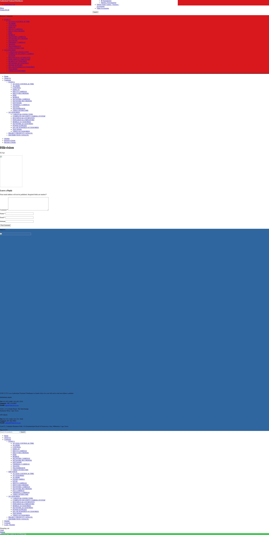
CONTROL (12, 25)
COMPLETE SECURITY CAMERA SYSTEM (29, 116)
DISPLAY (12, 27)
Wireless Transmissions (108, 3)
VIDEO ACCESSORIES (17, 71)
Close (2, 530)
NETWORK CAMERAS (17, 37)
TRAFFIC (11, 44)
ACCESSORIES (14, 112)
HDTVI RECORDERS (21, 485)
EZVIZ (15, 481)
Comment (4, 210)
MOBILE (11, 35)
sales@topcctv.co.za (11, 405)
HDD (10, 33)
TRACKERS (12, 69)
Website (2, 221)
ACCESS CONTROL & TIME (19, 21)
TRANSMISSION (14, 46)
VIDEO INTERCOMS (16, 48)
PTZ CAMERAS (18, 491)
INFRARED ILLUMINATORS (19, 59)
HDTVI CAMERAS (20, 483)
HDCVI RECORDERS (16, 31)
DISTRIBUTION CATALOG (18, 135)
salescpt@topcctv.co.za (12, 423)
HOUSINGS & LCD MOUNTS (19, 57)
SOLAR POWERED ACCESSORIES (21, 67)
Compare (7, 523)
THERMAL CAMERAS (16, 42)
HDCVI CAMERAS (15, 29)
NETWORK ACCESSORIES (18, 63)
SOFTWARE (12, 40)
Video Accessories (103, 8)
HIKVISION (12, 472)
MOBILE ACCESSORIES (17, 61)
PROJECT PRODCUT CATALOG (20, 133)
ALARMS (12, 23)
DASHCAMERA (19, 479)
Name (2, 213)
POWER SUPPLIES (15, 65)
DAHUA (11, 82)
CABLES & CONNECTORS (18, 52)
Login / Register (9, 525)
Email (2, 217)
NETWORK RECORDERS (18, 38)
